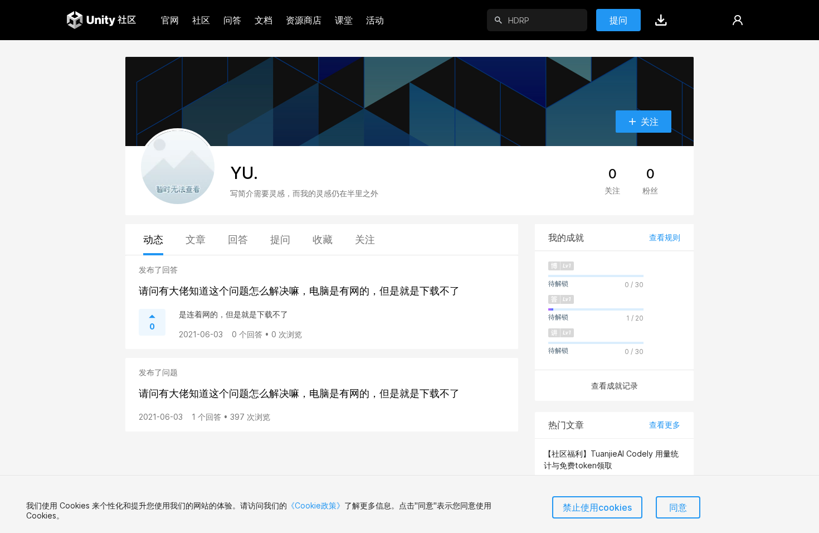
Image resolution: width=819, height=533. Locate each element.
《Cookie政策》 (315, 505)
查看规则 (664, 237)
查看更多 (664, 424)
